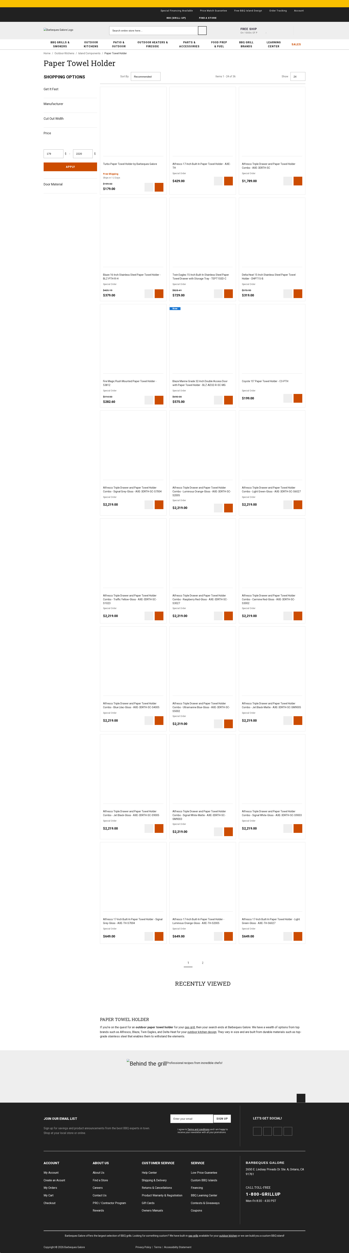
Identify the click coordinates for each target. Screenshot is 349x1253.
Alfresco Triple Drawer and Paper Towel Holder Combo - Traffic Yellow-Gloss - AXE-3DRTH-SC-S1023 (130, 599)
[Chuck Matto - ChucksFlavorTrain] (152, 1082)
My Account (51, 1172)
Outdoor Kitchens (91, 44)
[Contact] (274, 30)
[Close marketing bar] (301, 3)
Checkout (49, 1203)
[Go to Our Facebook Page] (257, 1131)
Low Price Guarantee (204, 1172)
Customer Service (158, 1163)
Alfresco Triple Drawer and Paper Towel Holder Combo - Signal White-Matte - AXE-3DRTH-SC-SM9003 (199, 815)
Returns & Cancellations (157, 1187)
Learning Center (274, 44)
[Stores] (261, 30)
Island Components (89, 53)
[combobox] (158, 30)
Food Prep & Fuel (219, 44)
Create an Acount (54, 1180)
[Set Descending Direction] (165, 76)
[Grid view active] (104, 76)
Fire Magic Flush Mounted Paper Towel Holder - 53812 (130, 383)
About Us (101, 1163)
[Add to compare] (149, 187)
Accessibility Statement (177, 1247)
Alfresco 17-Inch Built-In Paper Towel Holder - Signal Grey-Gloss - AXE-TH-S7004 (133, 921)
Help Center (149, 1172)
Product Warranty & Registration (162, 1195)
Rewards (98, 1210)
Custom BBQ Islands (204, 1180)
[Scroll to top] (301, 1098)
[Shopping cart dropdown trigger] (301, 30)
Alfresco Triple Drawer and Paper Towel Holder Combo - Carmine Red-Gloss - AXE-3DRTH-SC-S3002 (268, 599)
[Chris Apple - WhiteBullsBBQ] (285, 1082)
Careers (98, 1187)
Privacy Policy (143, 1247)
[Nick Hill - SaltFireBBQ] (108, 1082)
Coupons (196, 1210)
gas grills (193, 1235)
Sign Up (222, 1118)
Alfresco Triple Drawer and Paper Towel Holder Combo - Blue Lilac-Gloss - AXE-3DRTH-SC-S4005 (131, 705)
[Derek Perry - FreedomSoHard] (196, 1082)
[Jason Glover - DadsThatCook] (241, 1082)
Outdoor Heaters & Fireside (152, 44)
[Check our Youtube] (277, 1131)
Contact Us (100, 1195)
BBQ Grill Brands (246, 44)
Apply (70, 166)
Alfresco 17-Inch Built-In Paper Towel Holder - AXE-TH (202, 165)
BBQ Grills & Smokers (60, 44)
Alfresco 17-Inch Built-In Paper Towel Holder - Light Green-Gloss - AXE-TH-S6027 (271, 921)
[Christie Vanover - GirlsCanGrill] (64, 1082)
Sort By (124, 76)
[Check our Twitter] (267, 1131)
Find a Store (100, 1180)
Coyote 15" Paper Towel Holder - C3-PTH (265, 381)
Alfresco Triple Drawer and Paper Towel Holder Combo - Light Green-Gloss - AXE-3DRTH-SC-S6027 (271, 489)
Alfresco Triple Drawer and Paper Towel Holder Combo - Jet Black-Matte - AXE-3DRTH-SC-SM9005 (271, 705)
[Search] (202, 30)
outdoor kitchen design (201, 1032)
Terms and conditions (199, 1129)
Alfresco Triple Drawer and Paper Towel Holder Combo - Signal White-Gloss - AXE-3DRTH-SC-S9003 (272, 813)
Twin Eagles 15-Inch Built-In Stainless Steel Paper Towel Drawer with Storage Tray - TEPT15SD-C (201, 276)
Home (47, 53)
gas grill (190, 1027)
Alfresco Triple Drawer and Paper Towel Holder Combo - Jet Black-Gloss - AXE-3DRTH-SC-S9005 (131, 813)
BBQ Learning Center (204, 1195)
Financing (197, 1187)
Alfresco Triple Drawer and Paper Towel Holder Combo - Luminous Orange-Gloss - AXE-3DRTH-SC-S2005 (202, 491)
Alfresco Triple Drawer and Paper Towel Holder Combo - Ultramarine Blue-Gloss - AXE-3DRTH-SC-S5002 (201, 707)
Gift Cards (148, 1203)
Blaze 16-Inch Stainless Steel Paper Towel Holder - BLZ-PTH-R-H (132, 276)
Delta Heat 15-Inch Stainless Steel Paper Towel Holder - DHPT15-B (269, 276)
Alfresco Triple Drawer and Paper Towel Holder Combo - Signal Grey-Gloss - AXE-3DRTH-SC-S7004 (132, 489)
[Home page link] (65, 30)
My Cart (48, 1195)
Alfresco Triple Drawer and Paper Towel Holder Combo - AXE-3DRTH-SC (268, 165)
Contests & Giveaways (205, 1203)
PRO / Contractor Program (109, 1203)
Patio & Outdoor (119, 44)
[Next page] (217, 962)
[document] (70, 132)
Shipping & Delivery (154, 1180)
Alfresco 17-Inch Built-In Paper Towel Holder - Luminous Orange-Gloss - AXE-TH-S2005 (198, 921)
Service (197, 1163)
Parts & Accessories (189, 44)
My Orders (50, 1187)
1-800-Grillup (263, 1194)
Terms (157, 1247)
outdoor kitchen (228, 1235)
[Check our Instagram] (288, 1131)
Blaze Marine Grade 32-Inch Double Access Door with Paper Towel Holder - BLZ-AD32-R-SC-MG (200, 383)
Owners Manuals (152, 1210)
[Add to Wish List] (162, 91)
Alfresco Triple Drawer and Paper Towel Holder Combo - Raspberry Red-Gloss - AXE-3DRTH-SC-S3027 (200, 599)
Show (285, 76)
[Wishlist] (287, 30)
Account (51, 1163)
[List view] (113, 76)
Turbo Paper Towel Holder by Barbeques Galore (130, 163)
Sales (296, 44)
